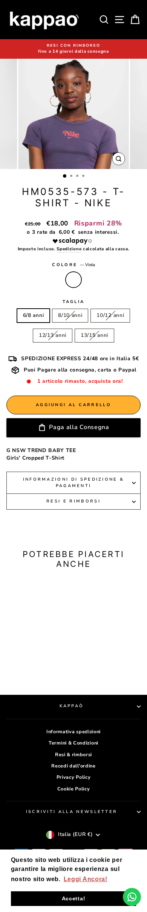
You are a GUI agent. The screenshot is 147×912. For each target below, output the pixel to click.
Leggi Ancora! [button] (85, 879)
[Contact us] (132, 897)
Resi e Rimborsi (73, 501)
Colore (73, 265)
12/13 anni (52, 335)
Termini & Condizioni (73, 743)
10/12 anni (110, 315)
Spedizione (69, 249)
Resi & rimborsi (73, 754)
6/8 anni (33, 315)
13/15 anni (94, 335)
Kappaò (72, 706)
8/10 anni (70, 315)
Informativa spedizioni (73, 731)
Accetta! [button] (74, 898)
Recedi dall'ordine (73, 766)
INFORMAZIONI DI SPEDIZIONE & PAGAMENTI (73, 483)
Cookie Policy (73, 789)
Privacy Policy (74, 777)
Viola (73, 279)
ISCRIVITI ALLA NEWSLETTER (72, 812)
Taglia (74, 302)
